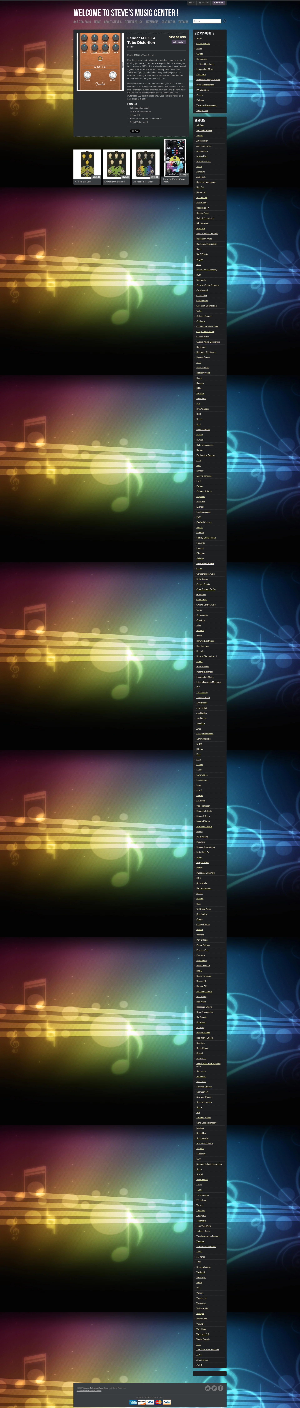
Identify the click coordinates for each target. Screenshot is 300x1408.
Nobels (199, 893)
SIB (198, 1112)
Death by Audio (203, 373)
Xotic (198, 1344)
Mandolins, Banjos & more (208, 79)
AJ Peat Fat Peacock (143, 182)
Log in (192, 3)
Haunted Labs (202, 646)
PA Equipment (202, 90)
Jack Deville (202, 692)
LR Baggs (200, 801)
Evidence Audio (203, 512)
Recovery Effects (204, 991)
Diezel (199, 378)
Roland (199, 1053)
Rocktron (200, 1043)
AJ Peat (200, 125)
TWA (198, 1262)
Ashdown (200, 172)
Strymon (200, 1148)
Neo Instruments (203, 888)
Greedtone (201, 594)
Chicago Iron (202, 300)
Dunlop (199, 435)
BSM (198, 275)
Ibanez (199, 661)
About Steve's (113, 22)
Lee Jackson (202, 780)
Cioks (199, 311)
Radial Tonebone (203, 976)
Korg (198, 759)
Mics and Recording (205, 85)
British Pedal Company (206, 270)
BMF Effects (202, 254)
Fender (130, 47)
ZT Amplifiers (202, 1360)
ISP (198, 687)
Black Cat (200, 228)
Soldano (200, 1128)
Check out (218, 3)
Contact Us (168, 22)
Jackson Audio (203, 697)
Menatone (200, 842)
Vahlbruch (200, 1272)
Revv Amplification (204, 1012)
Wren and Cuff (202, 1334)
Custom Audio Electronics (208, 342)
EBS (198, 465)
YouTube (208, 1388)
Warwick (200, 1324)
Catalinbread (202, 290)
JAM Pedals (202, 703)
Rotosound (201, 1058)
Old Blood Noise (203, 909)
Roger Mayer (202, 1048)
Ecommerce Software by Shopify (89, 1391)
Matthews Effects (204, 826)
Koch (198, 754)
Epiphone (200, 496)
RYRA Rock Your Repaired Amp (208, 1064)
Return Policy (133, 22)
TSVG (199, 1252)
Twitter (214, 1388)
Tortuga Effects (203, 1231)
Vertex (199, 1282)
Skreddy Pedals (203, 1117)
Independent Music (205, 69)
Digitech (200, 383)
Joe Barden (201, 713)
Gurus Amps (202, 615)
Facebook (220, 1388)
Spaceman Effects (204, 1143)
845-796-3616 (82, 22)
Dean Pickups (202, 367)
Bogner (199, 259)
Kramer (199, 764)
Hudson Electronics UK (207, 656)
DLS (198, 404)
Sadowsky (201, 1071)
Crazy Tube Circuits (205, 331)
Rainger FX (201, 981)
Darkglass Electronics (206, 352)
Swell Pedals (202, 1179)
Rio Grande (201, 1017)
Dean (198, 362)
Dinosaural (201, 398)
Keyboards (201, 74)
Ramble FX (201, 986)
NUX (198, 904)
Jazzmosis (152, 22)
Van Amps (201, 1277)
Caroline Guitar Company (207, 285)
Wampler (200, 1313)
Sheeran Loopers (204, 1102)
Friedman (200, 553)
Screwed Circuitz (204, 1087)
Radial (199, 971)
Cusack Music (202, 337)
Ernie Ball (200, 502)
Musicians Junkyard (205, 873)
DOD (198, 414)
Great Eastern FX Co (205, 589)
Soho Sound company (206, 1123)
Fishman (200, 532)
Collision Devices (204, 316)
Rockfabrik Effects (204, 1038)
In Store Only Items (205, 64)
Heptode (200, 651)
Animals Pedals (203, 161)
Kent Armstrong (203, 739)
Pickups (200, 100)
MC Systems (202, 837)
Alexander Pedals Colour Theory (174, 180)
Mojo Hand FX (202, 852)
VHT (198, 1288)
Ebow (198, 460)
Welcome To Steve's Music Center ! (125, 13)
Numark (199, 898)
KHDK (199, 744)
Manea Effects (203, 816)
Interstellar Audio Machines (208, 682)
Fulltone (200, 558)
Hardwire (200, 630)
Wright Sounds (203, 1339)
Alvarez (199, 136)
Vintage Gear (202, 110)
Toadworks (201, 1221)
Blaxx (199, 249)
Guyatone (200, 620)
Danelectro (201, 347)
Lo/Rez (199, 795)
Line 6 (199, 790)
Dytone (199, 450)
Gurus (199, 610)
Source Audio (202, 1138)
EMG (198, 481)
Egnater (199, 471)
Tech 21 (200, 1205)
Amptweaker (202, 141)
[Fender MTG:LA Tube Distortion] (100, 62)
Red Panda (201, 996)
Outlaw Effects (203, 924)
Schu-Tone (201, 1081)
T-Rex (199, 1185)
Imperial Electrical (204, 672)
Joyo (198, 728)
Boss (198, 264)
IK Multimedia (202, 666)
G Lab (199, 569)
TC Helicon (201, 1200)
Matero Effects (203, 821)
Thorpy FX (201, 1215)
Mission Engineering (205, 847)
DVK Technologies (204, 445)
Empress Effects (204, 491)
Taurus (199, 1190)
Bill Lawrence (202, 223)
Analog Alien (202, 151)
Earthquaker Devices (205, 455)
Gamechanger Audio (205, 574)
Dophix (199, 419)
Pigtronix (200, 935)
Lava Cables (202, 775)
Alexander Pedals (204, 130)
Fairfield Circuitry (204, 522)
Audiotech (200, 177)
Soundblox (201, 1133)
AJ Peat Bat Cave (83, 182)
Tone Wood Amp (203, 1226)
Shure (199, 1107)
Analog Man (201, 156)
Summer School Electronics (209, 1164)
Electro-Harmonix (204, 476)
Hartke (199, 636)
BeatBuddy (201, 203)
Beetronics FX (202, 208)
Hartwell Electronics (205, 641)
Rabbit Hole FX (203, 965)
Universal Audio (203, 1267)
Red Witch (201, 1002)
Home (97, 22)
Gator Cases (202, 579)
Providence (201, 960)
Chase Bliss (201, 295)
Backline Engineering (205, 182)
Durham (199, 440)
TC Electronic (202, 1195)
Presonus (200, 955)
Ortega (199, 919)
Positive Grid (202, 950)
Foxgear (200, 548)
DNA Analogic (202, 409)
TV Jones (200, 1257)
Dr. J (198, 424)
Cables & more (203, 43)
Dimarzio (200, 393)
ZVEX (199, 1365)
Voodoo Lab (201, 1298)
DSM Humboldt (203, 429)
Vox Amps (201, 1303)
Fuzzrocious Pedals (205, 563)
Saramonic (201, 1076)
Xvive (199, 1355)
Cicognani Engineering (206, 306)
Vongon (199, 1293)
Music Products (204, 33)
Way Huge (201, 1329)
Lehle (198, 785)
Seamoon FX (202, 1092)
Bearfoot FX (201, 197)
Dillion (199, 388)
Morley (199, 868)
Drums (199, 48)
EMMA (199, 486)
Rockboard (201, 1022)
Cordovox (200, 321)
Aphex (199, 166)
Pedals (199, 95)
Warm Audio (201, 1319)
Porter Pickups (203, 945)
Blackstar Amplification (206, 244)
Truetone (200, 1241)
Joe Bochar (201, 718)
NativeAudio (201, 883)
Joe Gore (200, 723)
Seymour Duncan (204, 1097)
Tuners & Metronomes (206, 105)
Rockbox (200, 1027)
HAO (198, 625)
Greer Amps (201, 599)
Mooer (199, 857)
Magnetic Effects (204, 811)
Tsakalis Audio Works (206, 1246)
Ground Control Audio (206, 605)
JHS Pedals (201, 708)
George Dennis (203, 584)
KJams (199, 749)
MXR (198, 878)
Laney (199, 770)
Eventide (200, 507)
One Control (201, 914)
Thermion (200, 1210)
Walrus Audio (202, 1308)
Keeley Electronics (204, 734)
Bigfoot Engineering (205, 218)
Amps (199, 38)
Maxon (199, 831)
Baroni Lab (201, 192)
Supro (199, 1169)
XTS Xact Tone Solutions (207, 1349)
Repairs (183, 22)
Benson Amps (202, 213)
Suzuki (199, 1174)
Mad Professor (203, 806)
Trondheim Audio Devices (208, 1236)
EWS (198, 517)
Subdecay (200, 1154)
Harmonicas (201, 59)
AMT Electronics (204, 146)
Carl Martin (201, 280)
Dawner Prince (203, 357)
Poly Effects (202, 940)
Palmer (199, 929)
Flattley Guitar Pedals (206, 538)
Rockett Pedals (203, 1033)
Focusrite (200, 543)
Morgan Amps (202, 862)
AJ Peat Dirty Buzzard (114, 182)
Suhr (198, 1159)
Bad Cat (200, 187)
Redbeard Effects (204, 1007)
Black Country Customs (207, 233)
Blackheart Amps (204, 239)
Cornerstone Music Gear (207, 326)
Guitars (199, 54)
